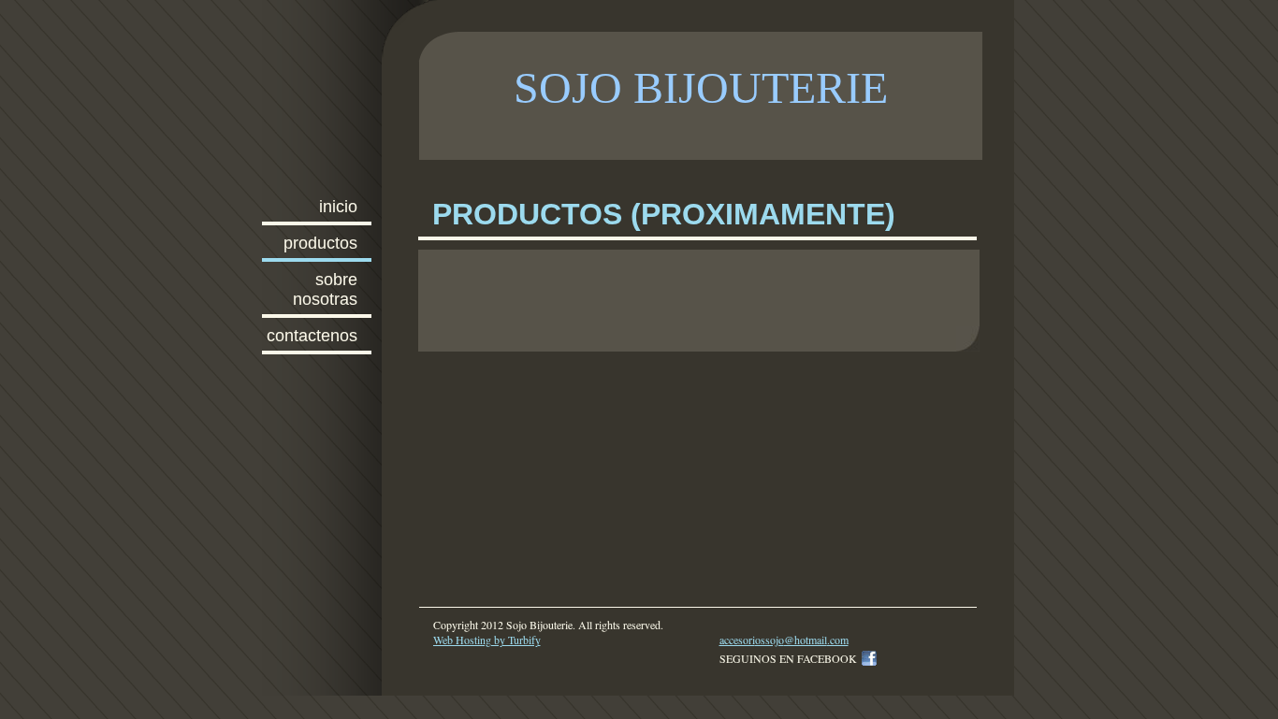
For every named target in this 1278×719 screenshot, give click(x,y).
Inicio (338, 206)
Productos (320, 243)
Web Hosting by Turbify (487, 639)
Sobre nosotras (325, 289)
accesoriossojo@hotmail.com (784, 639)
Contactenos (312, 335)
